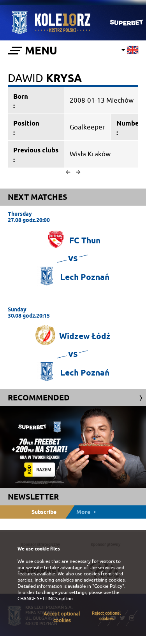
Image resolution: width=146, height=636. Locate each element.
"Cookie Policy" (108, 586)
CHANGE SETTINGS (38, 599)
